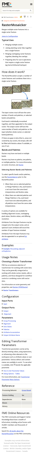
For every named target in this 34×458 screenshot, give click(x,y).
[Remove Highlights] (21, 16)
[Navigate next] (31, 16)
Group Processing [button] (9, 321)
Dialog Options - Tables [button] (11, 374)
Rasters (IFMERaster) (20, 287)
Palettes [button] (6, 329)
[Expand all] (25, 16)
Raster (21, 165)
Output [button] (5, 311)
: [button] (10, 17)
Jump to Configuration (10, 36)
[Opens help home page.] (7, 4)
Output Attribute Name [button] (11, 335)
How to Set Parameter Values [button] (13, 371)
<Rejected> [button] (7, 314)
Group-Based (26, 390)
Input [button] (5, 304)
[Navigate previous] (28, 16)
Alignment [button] (7, 324)
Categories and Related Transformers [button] (14, 21)
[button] (30, 10)
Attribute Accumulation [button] (11, 332)
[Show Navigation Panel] (31, 4)
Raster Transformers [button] (10, 290)
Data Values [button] (7, 326)
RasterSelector (12, 177)
